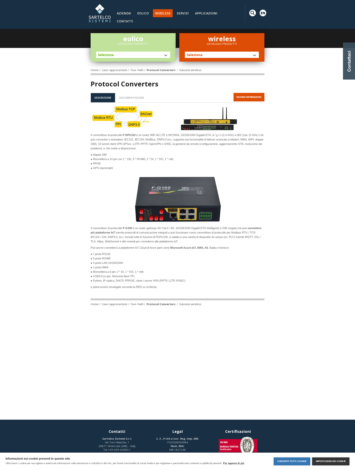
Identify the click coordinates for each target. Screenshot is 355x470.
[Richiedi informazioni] (249, 97)
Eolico (143, 13)
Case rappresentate (114, 70)
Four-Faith (137, 70)
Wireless (162, 13)
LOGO (100, 13)
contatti (125, 21)
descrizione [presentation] (102, 97)
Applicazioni (206, 13)
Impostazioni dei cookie (331, 461)
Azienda (124, 13)
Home (95, 70)
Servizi (183, 13)
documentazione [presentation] (131, 97)
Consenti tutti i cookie (292, 461)
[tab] (103, 98)
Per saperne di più (233, 463)
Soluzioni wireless (190, 70)
